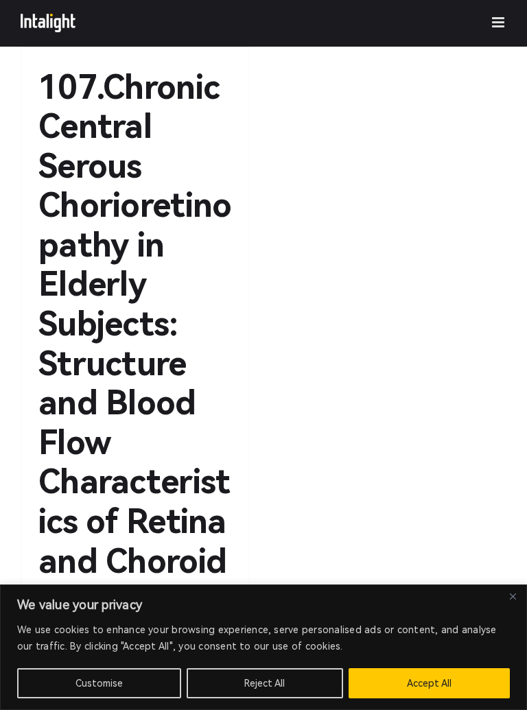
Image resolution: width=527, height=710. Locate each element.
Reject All (264, 683)
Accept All (429, 683)
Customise (99, 683)
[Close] (512, 596)
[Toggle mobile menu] (499, 22)
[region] (263, 647)
